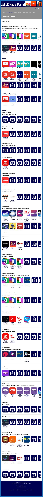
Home (4, 12)
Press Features (6, 16)
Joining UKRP (32, 12)
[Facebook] (35, 8)
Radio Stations (10, 12)
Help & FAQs (25, 12)
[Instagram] (37, 8)
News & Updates (17, 12)
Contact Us (13, 16)
